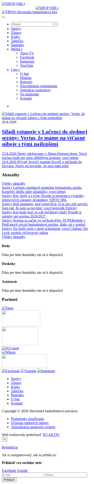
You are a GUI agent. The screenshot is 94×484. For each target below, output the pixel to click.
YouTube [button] (26, 65)
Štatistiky (17, 395)
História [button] (25, 78)
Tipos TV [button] (27, 53)
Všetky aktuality (13, 183)
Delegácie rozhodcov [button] (35, 90)
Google (22, 470)
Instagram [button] (27, 61)
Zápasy (16, 383)
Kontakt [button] (26, 98)
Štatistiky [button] (17, 45)
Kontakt (17, 403)
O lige (15, 399)
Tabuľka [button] (17, 41)
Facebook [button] (27, 57)
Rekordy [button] (26, 82)
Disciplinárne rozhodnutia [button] (38, 86)
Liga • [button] (15, 70)
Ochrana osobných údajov (30, 423)
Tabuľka (17, 391)
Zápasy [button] (16, 33)
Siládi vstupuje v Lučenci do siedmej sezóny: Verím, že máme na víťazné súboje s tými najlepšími (44, 138)
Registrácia (10, 447)
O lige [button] (24, 74)
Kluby (15, 387)
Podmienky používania (27, 419)
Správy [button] (16, 29)
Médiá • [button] (16, 49)
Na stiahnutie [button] (29, 94)
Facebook (9, 470)
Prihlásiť (9, 479)
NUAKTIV (51, 435)
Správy (16, 379)
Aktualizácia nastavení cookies (33, 427)
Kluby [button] (15, 37)
